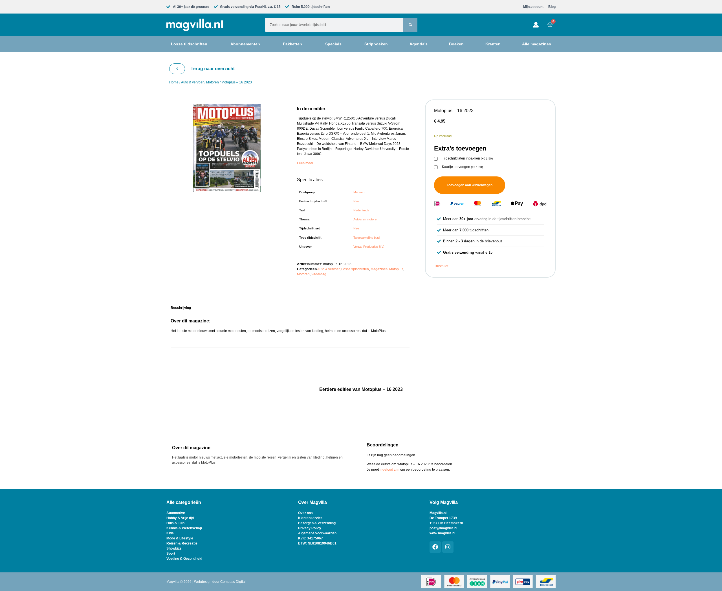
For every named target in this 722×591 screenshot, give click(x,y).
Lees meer (305, 163)
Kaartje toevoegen (462, 167)
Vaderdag (318, 274)
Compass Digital (233, 582)
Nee (356, 201)
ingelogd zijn (389, 470)
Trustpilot (441, 266)
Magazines (379, 269)
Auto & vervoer (192, 82)
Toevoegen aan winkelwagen (469, 185)
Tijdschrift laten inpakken (467, 158)
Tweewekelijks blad (366, 237)
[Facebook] (435, 547)
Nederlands (361, 210)
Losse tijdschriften (355, 269)
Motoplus (396, 269)
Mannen (358, 192)
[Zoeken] (410, 25)
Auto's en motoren (365, 219)
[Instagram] (448, 547)
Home (174, 82)
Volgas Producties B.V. (368, 246)
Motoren (212, 82)
